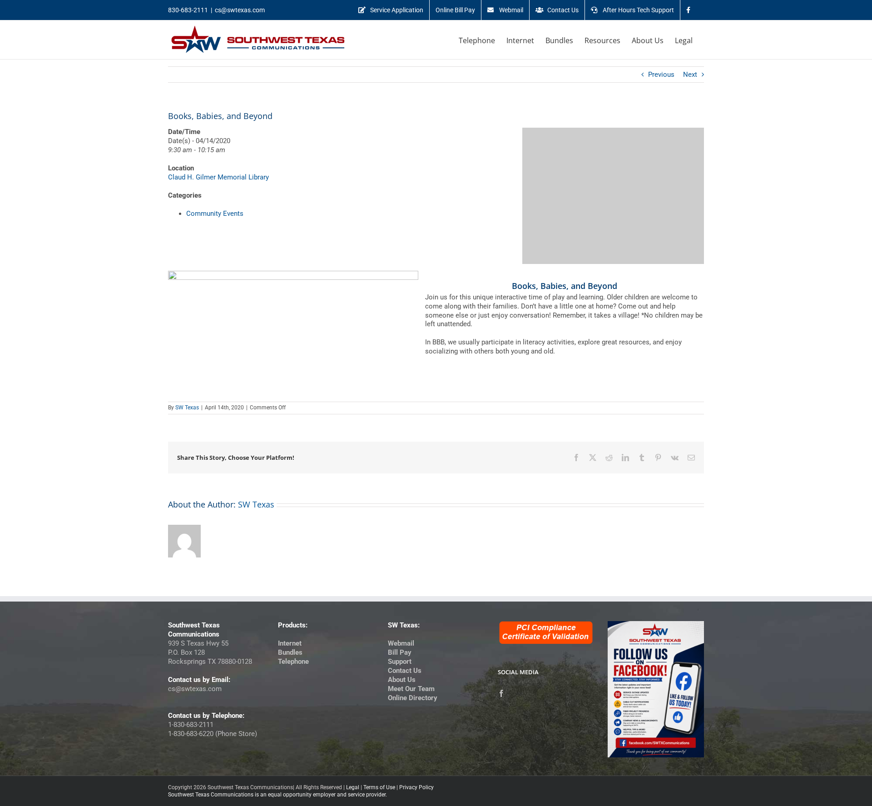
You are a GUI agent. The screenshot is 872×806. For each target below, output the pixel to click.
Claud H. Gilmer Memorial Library (218, 177)
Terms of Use (379, 787)
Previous (661, 74)
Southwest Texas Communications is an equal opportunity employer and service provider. (277, 794)
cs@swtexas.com (240, 10)
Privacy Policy (416, 787)
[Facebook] (501, 693)
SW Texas (187, 407)
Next (690, 74)
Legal (352, 787)
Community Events (214, 213)
